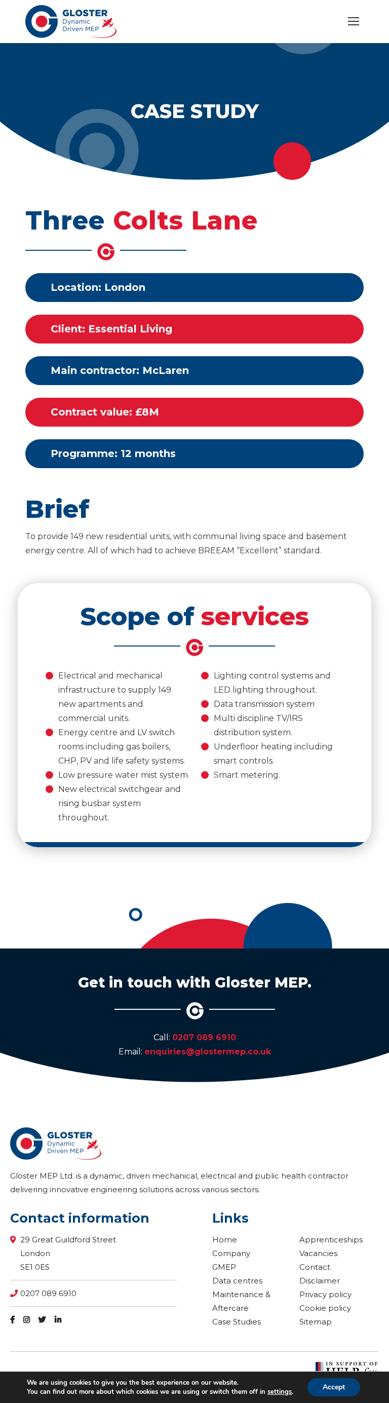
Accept (334, 1387)
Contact (314, 1267)
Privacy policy (325, 1294)
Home (224, 1239)
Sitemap (315, 1321)
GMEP (224, 1267)
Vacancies (318, 1253)
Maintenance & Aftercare (241, 1301)
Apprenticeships (331, 1239)
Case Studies (236, 1321)
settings (279, 1391)
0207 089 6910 (204, 1037)
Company (231, 1253)
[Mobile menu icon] (353, 21)
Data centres (237, 1280)
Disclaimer (319, 1280)
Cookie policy (325, 1308)
